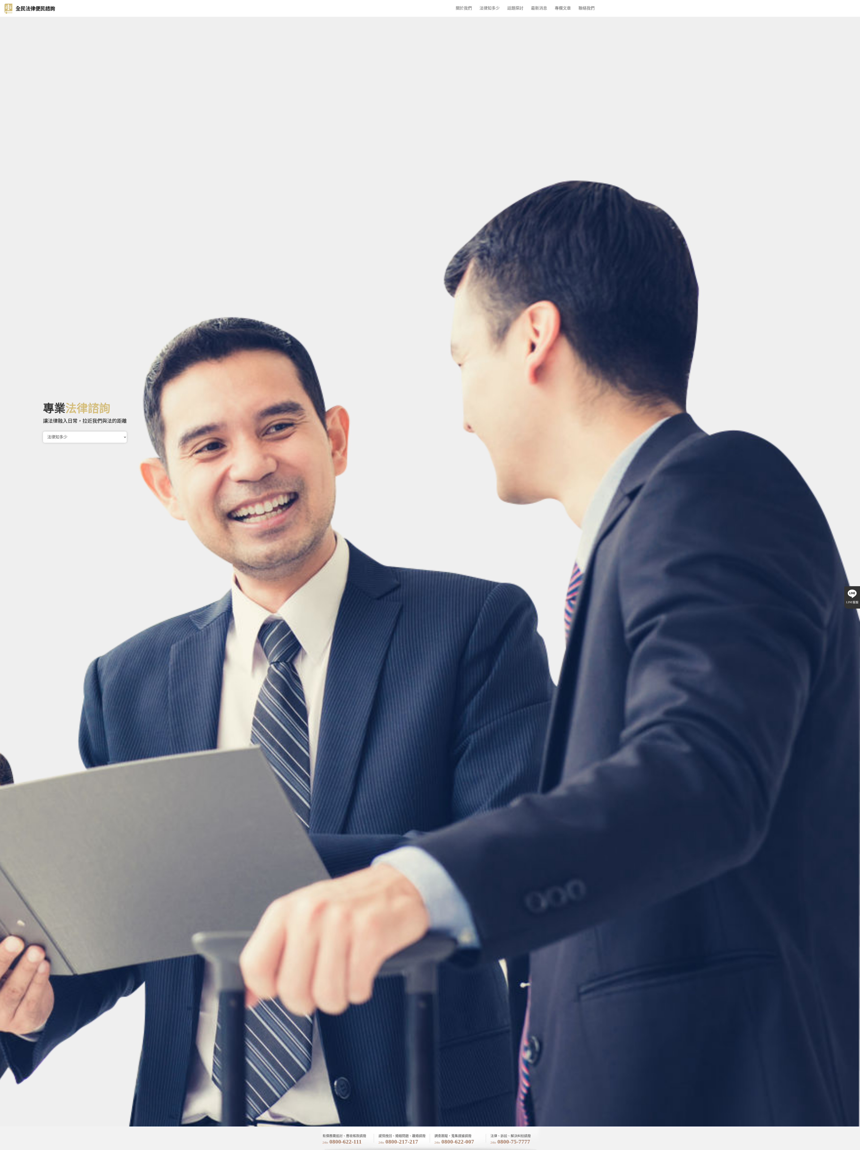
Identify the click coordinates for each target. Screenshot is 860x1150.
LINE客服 (852, 602)
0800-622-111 (345, 1142)
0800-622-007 (457, 1142)
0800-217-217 (401, 1142)
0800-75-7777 (513, 1142)
